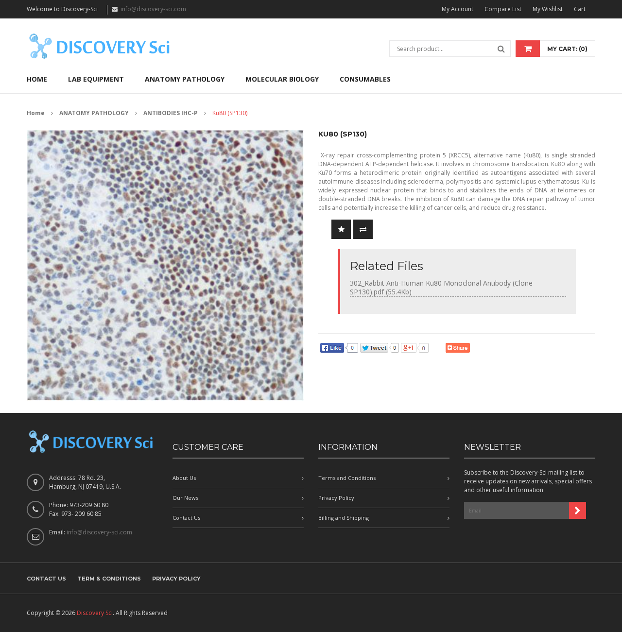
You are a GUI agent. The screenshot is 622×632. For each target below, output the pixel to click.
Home (36, 113)
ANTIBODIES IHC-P (170, 113)
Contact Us (186, 517)
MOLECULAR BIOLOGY (282, 79)
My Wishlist (548, 9)
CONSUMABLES (365, 79)
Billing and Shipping (343, 517)
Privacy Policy (336, 497)
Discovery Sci (95, 613)
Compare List (502, 9)
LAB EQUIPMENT (96, 79)
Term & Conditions (109, 578)
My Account (457, 9)
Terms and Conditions (347, 477)
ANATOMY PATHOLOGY (185, 79)
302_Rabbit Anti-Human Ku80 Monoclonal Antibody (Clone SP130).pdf (441, 287)
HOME (37, 79)
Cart (580, 9)
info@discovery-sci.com (153, 9)
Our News (185, 497)
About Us (184, 477)
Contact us (46, 578)
